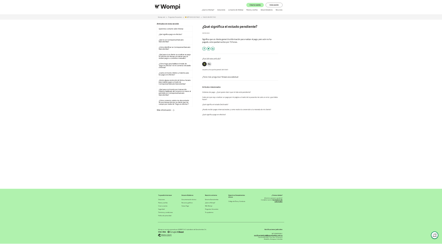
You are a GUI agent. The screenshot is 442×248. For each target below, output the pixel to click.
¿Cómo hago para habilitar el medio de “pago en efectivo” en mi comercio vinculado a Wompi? (175, 65)
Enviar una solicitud (230, 77)
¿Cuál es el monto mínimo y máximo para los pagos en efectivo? (174, 74)
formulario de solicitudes (277, 201)
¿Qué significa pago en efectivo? (170, 34)
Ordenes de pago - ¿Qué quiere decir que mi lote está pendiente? (226, 92)
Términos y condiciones (165, 212)
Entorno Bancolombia (211, 199)
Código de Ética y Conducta (236, 201)
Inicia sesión (274, 5)
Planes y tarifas (163, 203)
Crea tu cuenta (255, 5)
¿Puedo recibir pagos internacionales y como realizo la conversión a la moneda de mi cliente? (236, 109)
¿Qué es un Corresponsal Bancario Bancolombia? (171, 41)
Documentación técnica (189, 199)
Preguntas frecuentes (175, 17)
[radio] (204, 64)
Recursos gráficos (187, 203)
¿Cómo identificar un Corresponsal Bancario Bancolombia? (174, 48)
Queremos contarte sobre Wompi (171, 29)
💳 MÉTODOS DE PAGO (192, 17)
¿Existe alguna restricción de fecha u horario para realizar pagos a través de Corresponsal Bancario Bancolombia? (175, 82)
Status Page (185, 206)
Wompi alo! (161, 17)
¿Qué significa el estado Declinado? (215, 104)
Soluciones (161, 199)
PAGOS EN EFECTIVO (209, 17)
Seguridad (161, 209)
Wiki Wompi (208, 206)
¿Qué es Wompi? (210, 203)
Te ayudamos (209, 212)
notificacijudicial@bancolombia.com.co (268, 235)
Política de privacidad (164, 216)
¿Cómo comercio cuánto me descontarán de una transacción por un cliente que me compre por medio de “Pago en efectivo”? (174, 102)
